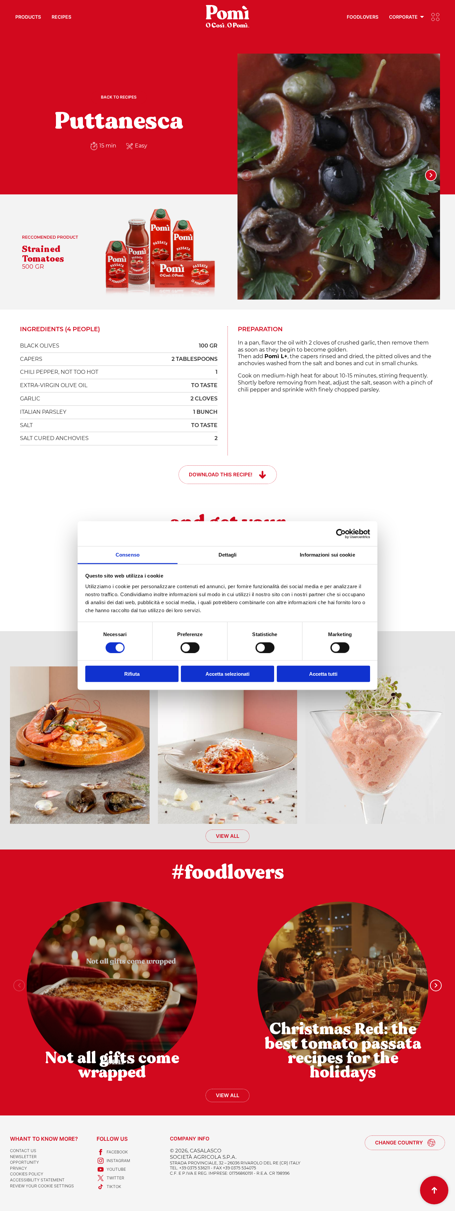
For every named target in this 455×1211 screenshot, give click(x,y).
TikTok (114, 1186)
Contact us (23, 1150)
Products (28, 17)
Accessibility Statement (37, 1179)
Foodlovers (362, 17)
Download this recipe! (220, 474)
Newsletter (23, 1156)
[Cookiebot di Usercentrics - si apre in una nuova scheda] (341, 534)
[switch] (190, 647)
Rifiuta (132, 674)
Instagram (118, 1160)
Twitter (115, 1177)
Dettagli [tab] (228, 555)
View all (227, 836)
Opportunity (24, 1162)
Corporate (403, 17)
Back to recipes (119, 97)
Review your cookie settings (42, 1185)
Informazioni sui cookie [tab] (327, 555)
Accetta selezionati (227, 674)
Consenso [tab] (128, 555)
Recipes (61, 17)
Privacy (18, 1168)
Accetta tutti (323, 674)
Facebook (117, 1151)
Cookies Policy (26, 1173)
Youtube (116, 1169)
